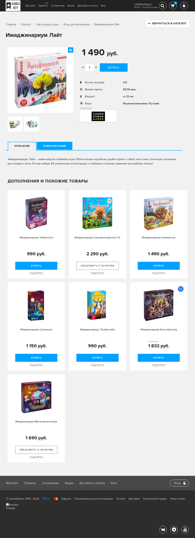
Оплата (120, 498)
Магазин (30, 5)
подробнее (36, 273)
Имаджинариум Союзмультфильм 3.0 (97, 237)
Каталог (26, 24)
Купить (113, 67)
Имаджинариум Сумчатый (36, 329)
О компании (57, 5)
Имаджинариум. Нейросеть (36, 237)
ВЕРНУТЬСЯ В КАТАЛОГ (169, 23)
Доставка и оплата (87, 5)
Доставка (134, 498)
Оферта (66, 498)
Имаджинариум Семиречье (158, 237)
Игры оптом (177, 498)
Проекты (43, 5)
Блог (103, 5)
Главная (11, 24)
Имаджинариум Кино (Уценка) (159, 329)
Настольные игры (47, 24)
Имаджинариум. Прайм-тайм (97, 329)
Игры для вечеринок (77, 24)
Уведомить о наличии (97, 265)
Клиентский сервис (155, 498)
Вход (177, 483)
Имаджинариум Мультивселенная (36, 421)
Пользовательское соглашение (93, 498)
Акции (70, 5)
